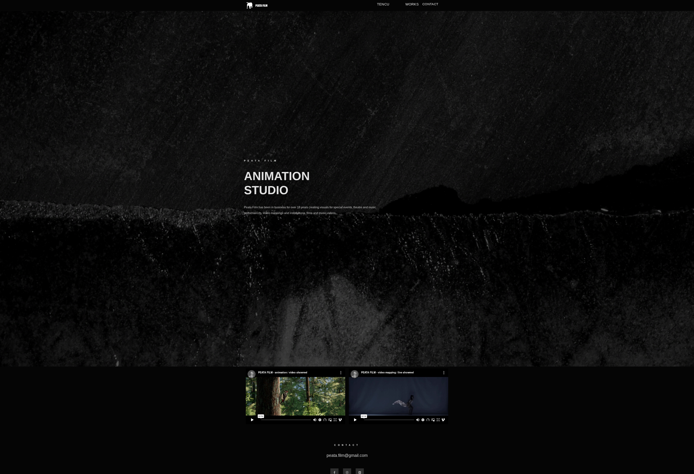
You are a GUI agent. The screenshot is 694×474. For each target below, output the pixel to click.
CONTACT (430, 4)
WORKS (412, 4)
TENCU (383, 4)
